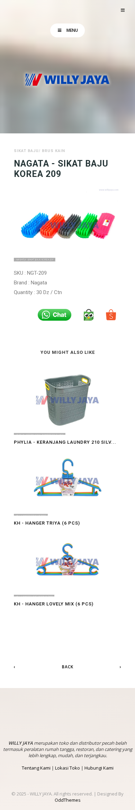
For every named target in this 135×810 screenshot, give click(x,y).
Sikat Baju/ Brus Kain (39, 151)
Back (67, 667)
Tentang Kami (36, 768)
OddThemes (68, 800)
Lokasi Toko (67, 768)
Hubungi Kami (99, 768)
